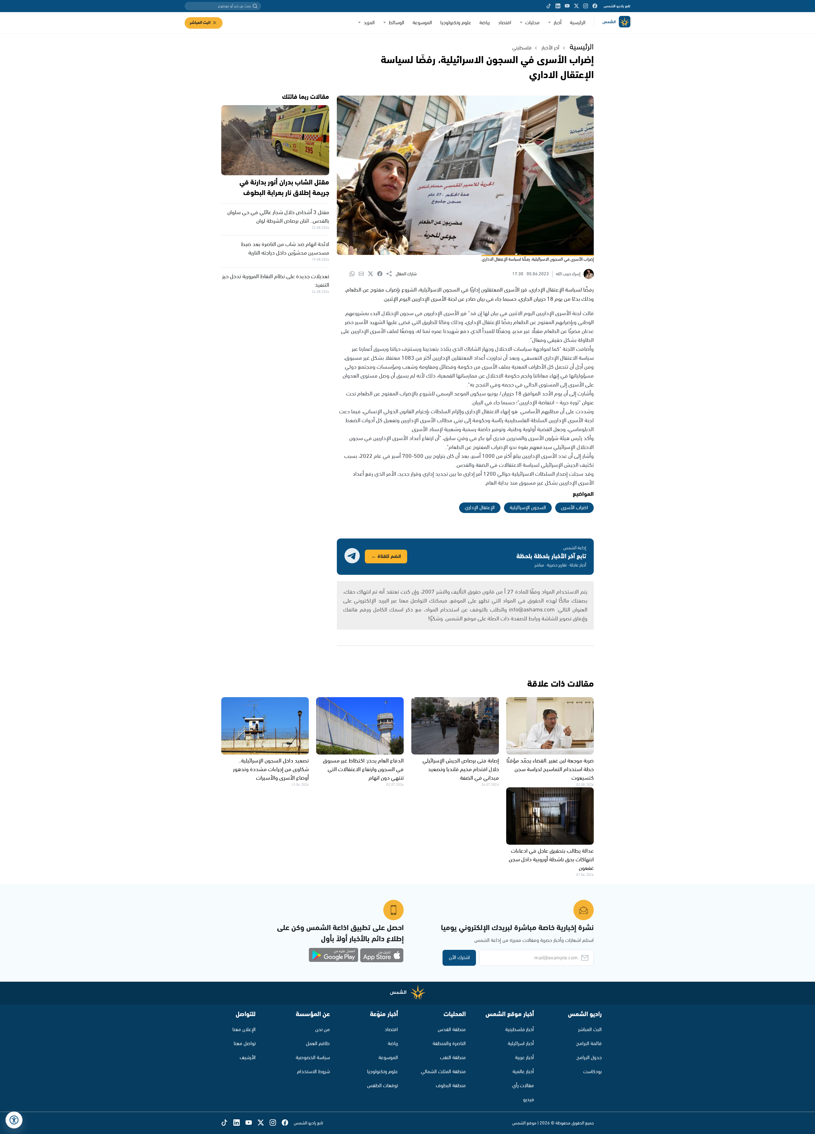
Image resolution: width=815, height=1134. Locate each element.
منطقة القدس (452, 1029)
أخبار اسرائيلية (521, 1043)
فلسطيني (521, 48)
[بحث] (255, 6)
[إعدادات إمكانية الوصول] (14, 1120)
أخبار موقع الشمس (509, 1014)
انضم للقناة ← (386, 556)
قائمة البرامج (589, 1043)
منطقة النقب (453, 1057)
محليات (532, 22)
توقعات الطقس (382, 1085)
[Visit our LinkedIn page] (558, 6)
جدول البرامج (589, 1057)
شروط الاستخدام (313, 1071)
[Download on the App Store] (382, 955)
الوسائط (396, 22)
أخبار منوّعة (384, 1014)
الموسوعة (422, 22)
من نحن (322, 1029)
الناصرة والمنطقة (449, 1043)
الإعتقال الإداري (480, 507)
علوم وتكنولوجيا (455, 22)
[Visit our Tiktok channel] (548, 6)
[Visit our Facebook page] (594, 6)
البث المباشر (200, 23)
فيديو (528, 1099)
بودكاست (592, 1071)
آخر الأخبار (550, 48)
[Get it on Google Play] (333, 955)
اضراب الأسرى (574, 507)
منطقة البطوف (451, 1085)
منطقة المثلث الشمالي (443, 1071)
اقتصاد (504, 22)
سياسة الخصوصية (313, 1057)
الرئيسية (577, 22)
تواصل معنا (245, 1043)
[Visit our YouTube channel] (567, 6)
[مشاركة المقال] (391, 274)
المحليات (454, 1014)
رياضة (484, 22)
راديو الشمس (585, 1014)
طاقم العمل (318, 1043)
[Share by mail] (363, 274)
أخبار (558, 22)
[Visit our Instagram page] (585, 6)
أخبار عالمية (523, 1071)
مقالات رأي (523, 1085)
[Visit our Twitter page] (576, 6)
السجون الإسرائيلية (528, 507)
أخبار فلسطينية (519, 1029)
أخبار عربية (524, 1057)
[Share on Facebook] (381, 274)
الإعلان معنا (244, 1029)
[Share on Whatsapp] (354, 274)
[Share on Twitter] (372, 274)
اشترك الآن (459, 957)
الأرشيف (248, 1057)
